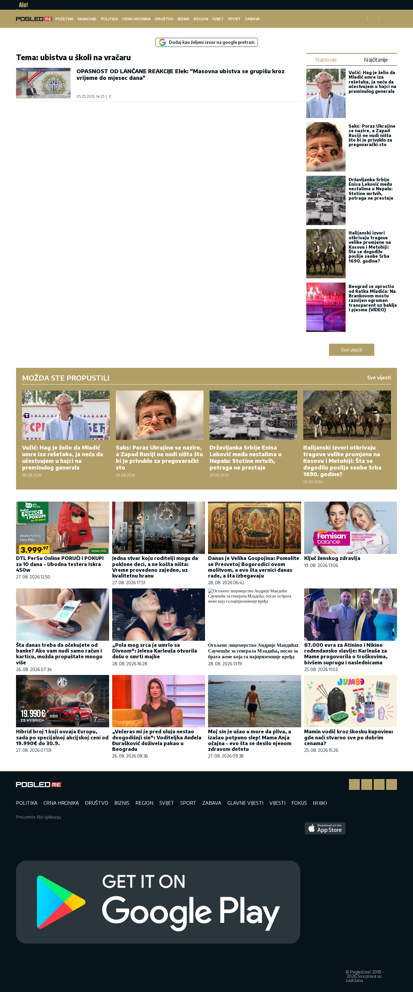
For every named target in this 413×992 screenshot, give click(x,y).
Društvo (164, 19)
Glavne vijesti (245, 803)
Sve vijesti (351, 350)
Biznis (183, 19)
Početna (64, 19)
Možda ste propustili (65, 377)
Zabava (252, 19)
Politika (109, 19)
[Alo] (22, 4)
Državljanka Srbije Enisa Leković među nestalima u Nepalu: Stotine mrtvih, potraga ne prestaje (371, 189)
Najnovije (87, 19)
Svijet (218, 19)
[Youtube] (391, 784)
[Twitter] (379, 784)
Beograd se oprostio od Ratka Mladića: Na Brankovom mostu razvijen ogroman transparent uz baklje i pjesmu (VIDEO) (373, 298)
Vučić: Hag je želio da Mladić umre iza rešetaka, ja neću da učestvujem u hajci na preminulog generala (372, 82)
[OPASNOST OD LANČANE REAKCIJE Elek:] (43, 83)
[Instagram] (366, 784)
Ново (320, 803)
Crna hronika (136, 19)
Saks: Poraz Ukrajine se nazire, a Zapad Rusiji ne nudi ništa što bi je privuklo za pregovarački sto (372, 135)
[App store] (325, 902)
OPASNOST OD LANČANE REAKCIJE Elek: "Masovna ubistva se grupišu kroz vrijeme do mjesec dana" (180, 74)
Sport (234, 19)
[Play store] (158, 902)
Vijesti (277, 803)
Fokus (299, 803)
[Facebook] (354, 784)
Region (200, 19)
